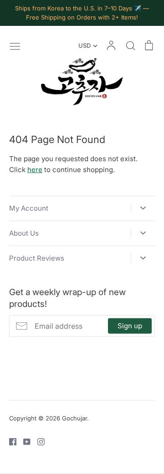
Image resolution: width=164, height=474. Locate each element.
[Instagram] (38, 441)
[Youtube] (23, 441)
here (34, 169)
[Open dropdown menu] (143, 208)
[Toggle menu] (15, 45)
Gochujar (74, 418)
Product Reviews (36, 258)
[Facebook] (9, 441)
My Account (28, 208)
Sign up (130, 325)
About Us (24, 233)
